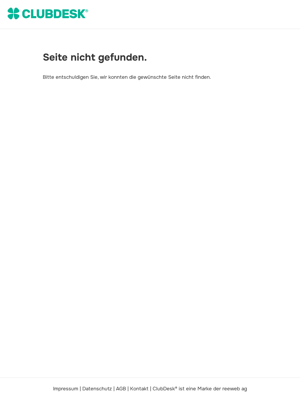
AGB (121, 389)
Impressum (65, 389)
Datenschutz (97, 389)
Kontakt (139, 389)
